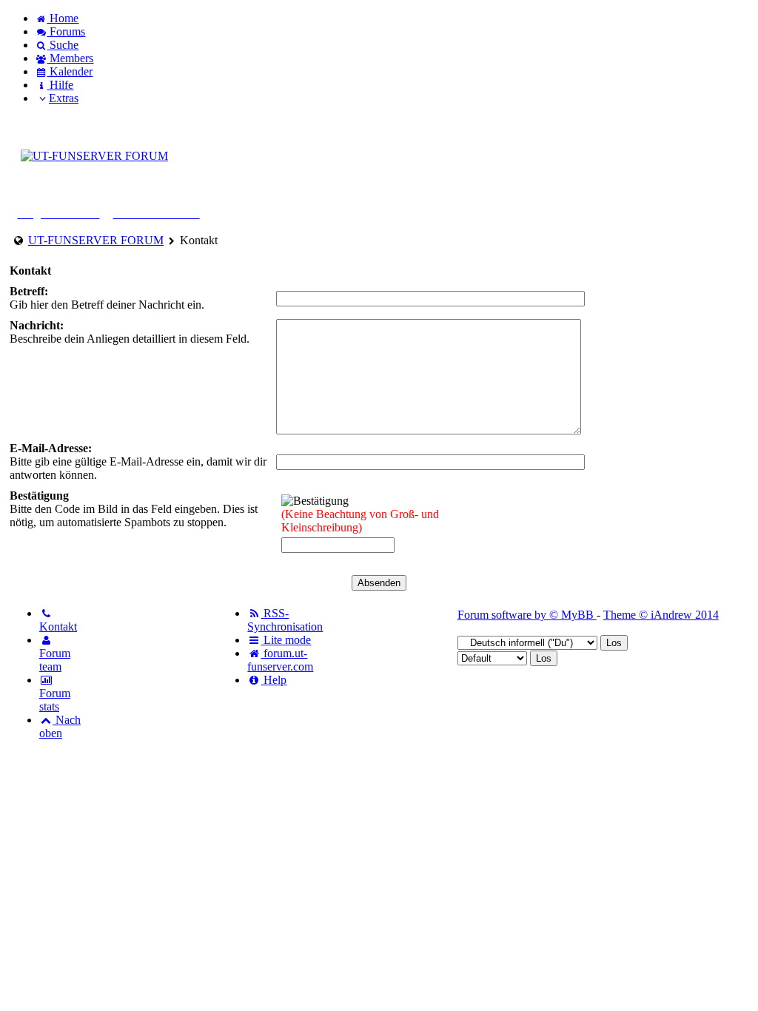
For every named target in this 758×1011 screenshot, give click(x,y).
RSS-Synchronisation (285, 620)
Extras (63, 98)
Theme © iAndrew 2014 (661, 614)
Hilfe (60, 84)
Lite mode (286, 640)
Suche (62, 44)
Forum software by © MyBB (527, 614)
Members (70, 58)
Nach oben (60, 726)
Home (62, 18)
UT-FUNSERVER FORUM (96, 240)
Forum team (54, 660)
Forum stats (54, 700)
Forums (66, 31)
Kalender (70, 71)
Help (273, 680)
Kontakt (58, 626)
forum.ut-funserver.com (280, 660)
